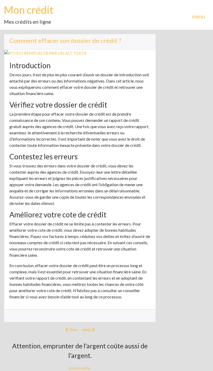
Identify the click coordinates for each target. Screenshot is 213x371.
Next (87, 329)
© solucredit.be (80, 368)
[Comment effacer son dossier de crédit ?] (45, 52)
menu (198, 17)
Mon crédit (29, 10)
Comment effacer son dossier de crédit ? (65, 40)
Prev (72, 329)
